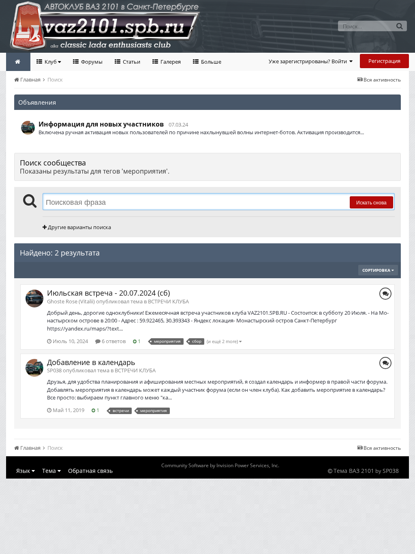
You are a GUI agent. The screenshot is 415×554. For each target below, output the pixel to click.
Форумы (91, 61)
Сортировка (376, 270)
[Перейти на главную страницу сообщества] (18, 62)
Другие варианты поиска (79, 227)
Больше (210, 61)
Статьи (131, 61)
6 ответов (113, 341)
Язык (24, 471)
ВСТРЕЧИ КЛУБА (168, 301)
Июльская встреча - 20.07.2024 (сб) (108, 293)
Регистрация (384, 60)
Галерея (170, 61)
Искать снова (371, 202)
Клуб (50, 61)
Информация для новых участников (101, 124)
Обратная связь (90, 471)
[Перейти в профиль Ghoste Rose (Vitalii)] (34, 298)
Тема (50, 471)
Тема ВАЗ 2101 (354, 471)
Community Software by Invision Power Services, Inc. (220, 465)
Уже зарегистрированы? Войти (309, 61)
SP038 (391, 471)
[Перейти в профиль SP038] (28, 128)
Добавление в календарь (91, 362)
